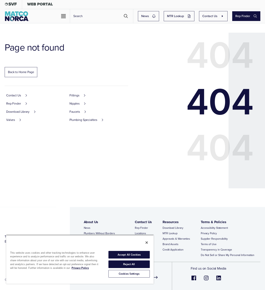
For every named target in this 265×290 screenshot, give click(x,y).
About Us (91, 221)
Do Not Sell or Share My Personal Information (227, 255)
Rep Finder (242, 16)
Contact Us (209, 16)
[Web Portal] (40, 5)
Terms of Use (209, 244)
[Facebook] (194, 280)
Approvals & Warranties (176, 239)
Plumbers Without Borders (99, 233)
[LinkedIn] (219, 280)
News (145, 16)
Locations (140, 233)
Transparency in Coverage (216, 250)
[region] (80, 259)
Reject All (129, 264)
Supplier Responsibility (214, 239)
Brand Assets (170, 244)
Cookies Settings (129, 273)
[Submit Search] (126, 16)
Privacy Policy (209, 233)
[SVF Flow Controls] (11, 5)
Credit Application (173, 250)
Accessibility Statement (214, 228)
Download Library (173, 228)
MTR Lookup (175, 16)
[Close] (146, 242)
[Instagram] (206, 280)
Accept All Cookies (129, 254)
